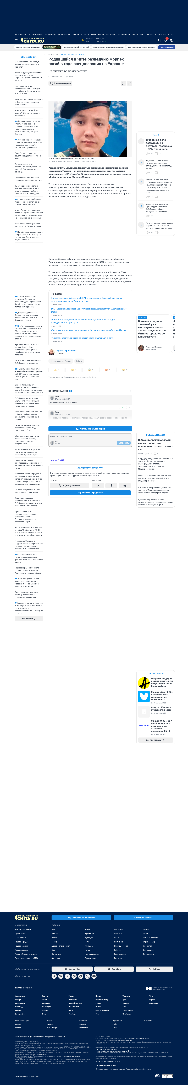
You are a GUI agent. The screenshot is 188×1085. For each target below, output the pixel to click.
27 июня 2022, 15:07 (55, 77)
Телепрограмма (88, 34)
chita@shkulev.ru (43, 1054)
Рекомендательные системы (106, 1065)
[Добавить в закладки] (123, 83)
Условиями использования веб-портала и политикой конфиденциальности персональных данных (132, 1053)
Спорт (145, 933)
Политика (118, 942)
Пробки (171, 34)
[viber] (74, 976)
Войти (57, 444)
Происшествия (121, 946)
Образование (91, 958)
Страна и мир (149, 942)
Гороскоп (111, 34)
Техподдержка (21, 950)
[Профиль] (172, 40)
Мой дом (89, 946)
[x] (87, 976)
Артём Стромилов (66, 350)
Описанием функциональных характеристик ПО (113, 1051)
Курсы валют (124, 34)
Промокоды (50, 34)
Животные (56, 954)
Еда (53, 950)
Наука (87, 950)
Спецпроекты (149, 954)
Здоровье (56, 958)
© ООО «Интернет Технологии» (26, 1076)
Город (54, 942)
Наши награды (21, 942)
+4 (122, 407)
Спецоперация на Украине (61, 361)
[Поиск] (159, 40)
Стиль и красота (150, 938)
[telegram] (54, 976)
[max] (80, 976)
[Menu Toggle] (16, 40)
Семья (146, 929)
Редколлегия (138, 34)
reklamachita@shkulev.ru (140, 1038)
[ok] (67, 976)
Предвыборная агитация (26, 954)
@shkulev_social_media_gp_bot (121, 1040)
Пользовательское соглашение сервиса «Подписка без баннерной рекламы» (124, 1069)
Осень (117, 938)
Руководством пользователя (106, 1049)
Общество (118, 929)
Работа (117, 950)
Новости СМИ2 (56, 460)
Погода (75, 34)
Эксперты (151, 34)
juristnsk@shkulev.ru (73, 1056)
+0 (122, 423)
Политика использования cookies (108, 1062)
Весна (54, 938)
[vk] (60, 976)
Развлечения (120, 954)
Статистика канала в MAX (26, 958)
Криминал (89, 933)
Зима (87, 929)
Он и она (118, 933)
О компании (20, 938)
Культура (89, 938)
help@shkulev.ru (31, 1058)
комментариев (62, 83)
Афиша (101, 34)
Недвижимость (36, 34)
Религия (118, 958)
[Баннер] (51, 47)
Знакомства (64, 34)
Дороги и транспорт (61, 946)
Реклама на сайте (23, 929)
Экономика (148, 950)
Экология (147, 946)
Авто (54, 929)
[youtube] (94, 976)
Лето (87, 942)
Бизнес (55, 933)
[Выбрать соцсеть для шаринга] (129, 83)
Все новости (20, 34)
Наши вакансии (22, 946)
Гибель (79, 361)
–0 (129, 407)
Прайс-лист (20, 933)
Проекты (162, 34)
